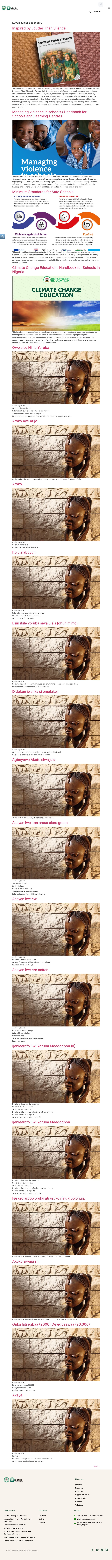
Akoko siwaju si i (25, 1261)
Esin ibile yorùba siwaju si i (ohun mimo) (45, 623)
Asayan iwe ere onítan (30, 970)
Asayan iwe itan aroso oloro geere (40, 823)
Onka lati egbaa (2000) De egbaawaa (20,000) (51, 1324)
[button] (109, 8)
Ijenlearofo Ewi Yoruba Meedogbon (41, 1122)
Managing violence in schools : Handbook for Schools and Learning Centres (49, 114)
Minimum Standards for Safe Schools (42, 192)
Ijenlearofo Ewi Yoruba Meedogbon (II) (43, 1046)
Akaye (17, 1395)
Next (97, 1466)
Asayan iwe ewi (25, 899)
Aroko (17, 484)
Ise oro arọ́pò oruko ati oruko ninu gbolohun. (48, 1198)
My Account (93, 11)
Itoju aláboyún (24, 552)
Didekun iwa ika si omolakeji (35, 691)
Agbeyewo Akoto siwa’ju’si (34, 760)
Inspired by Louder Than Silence (39, 28)
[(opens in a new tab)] (56, 223)
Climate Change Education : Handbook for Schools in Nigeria (56, 269)
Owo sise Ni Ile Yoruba (30, 347)
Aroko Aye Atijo (24, 421)
